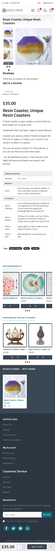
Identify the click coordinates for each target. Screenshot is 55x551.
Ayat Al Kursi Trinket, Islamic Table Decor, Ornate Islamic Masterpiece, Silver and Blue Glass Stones (15, 349)
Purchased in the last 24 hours (19, 318)
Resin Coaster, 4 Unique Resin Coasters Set (15, 298)
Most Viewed (28, 369)
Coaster (35, 248)
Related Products (12, 266)
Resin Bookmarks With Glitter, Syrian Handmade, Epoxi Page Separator (40, 298)
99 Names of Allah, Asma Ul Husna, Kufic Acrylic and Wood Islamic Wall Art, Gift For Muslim (40, 349)
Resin (26, 248)
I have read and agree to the (22, 521)
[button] (18, 46)
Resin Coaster (15, 248)
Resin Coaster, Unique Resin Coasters (15, 400)
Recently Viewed (11, 369)
